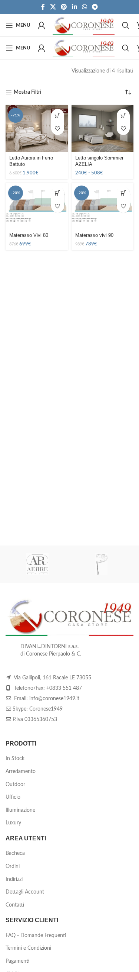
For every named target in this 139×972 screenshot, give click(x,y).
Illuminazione (20, 810)
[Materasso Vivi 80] (37, 206)
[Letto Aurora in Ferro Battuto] (37, 128)
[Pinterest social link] (64, 7)
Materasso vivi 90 (94, 235)
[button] (57, 115)
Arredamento (21, 771)
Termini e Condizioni (28, 948)
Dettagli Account (25, 892)
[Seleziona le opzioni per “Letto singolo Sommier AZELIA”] (123, 115)
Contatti (15, 905)
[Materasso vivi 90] (103, 206)
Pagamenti (18, 961)
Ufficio (13, 797)
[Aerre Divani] (38, 564)
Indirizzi (14, 879)
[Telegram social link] (94, 7)
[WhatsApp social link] (84, 7)
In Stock (15, 758)
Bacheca (15, 853)
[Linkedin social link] (74, 7)
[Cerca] (125, 25)
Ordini (13, 866)
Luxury (13, 822)
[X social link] (52, 7)
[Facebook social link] (43, 7)
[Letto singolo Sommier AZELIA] (103, 128)
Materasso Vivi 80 (28, 235)
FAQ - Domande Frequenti (36, 935)
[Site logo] (84, 25)
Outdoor (15, 784)
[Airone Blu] (102, 564)
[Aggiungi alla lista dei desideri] (57, 128)
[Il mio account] (41, 25)
